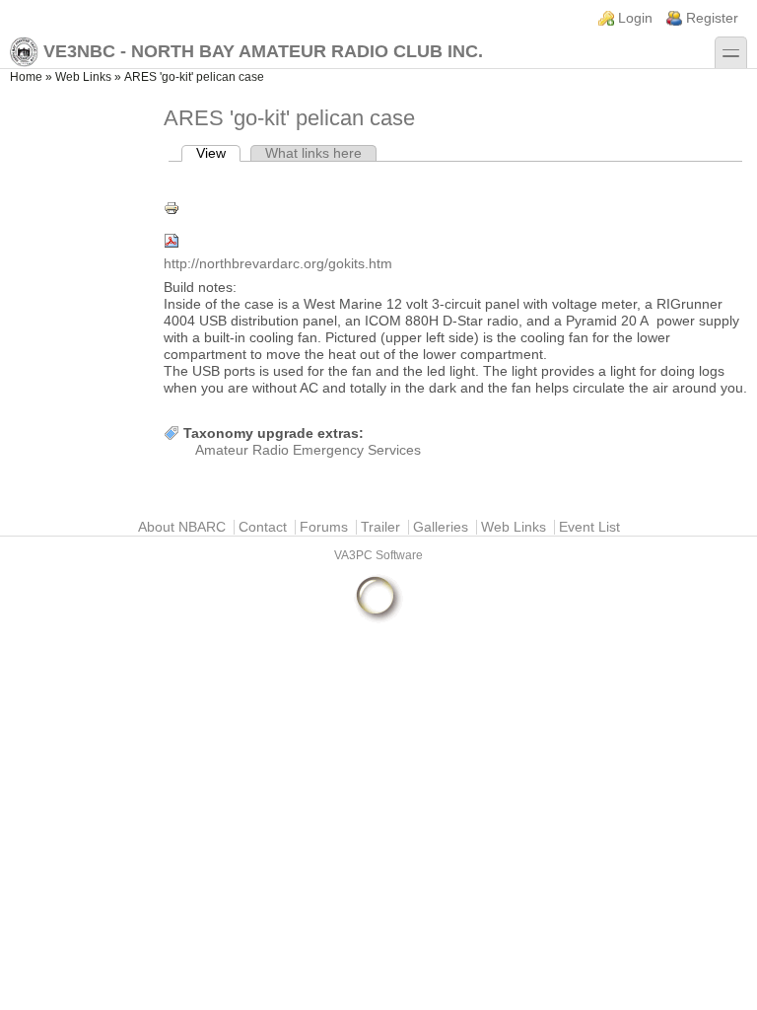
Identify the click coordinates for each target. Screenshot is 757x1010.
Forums (324, 527)
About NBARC (182, 527)
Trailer (380, 527)
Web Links (83, 77)
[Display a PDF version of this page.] (455, 241)
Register (712, 18)
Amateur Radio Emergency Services (308, 450)
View (218, 153)
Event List (589, 527)
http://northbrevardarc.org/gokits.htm (278, 263)
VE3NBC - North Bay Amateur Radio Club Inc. (263, 51)
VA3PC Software (378, 555)
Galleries (440, 527)
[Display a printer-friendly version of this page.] (455, 208)
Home (26, 77)
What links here (313, 153)
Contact (263, 527)
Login (635, 18)
